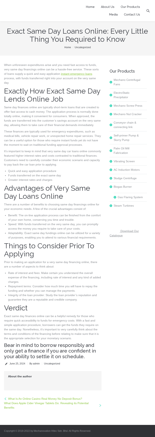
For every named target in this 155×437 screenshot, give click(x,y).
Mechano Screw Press (128, 105)
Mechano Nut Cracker (128, 114)
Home (67, 47)
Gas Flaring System (130, 197)
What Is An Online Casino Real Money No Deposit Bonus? (45, 398)
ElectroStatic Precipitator (122, 95)
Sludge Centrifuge (125, 178)
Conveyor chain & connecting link (125, 125)
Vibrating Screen (124, 161)
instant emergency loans (76, 73)
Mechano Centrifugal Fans (127, 82)
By (34, 363)
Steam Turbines (124, 205)
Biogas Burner (123, 186)
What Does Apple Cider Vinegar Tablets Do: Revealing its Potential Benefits (46, 405)
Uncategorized (83, 47)
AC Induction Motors (127, 169)
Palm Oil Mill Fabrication (121, 150)
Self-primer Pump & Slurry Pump (126, 138)
